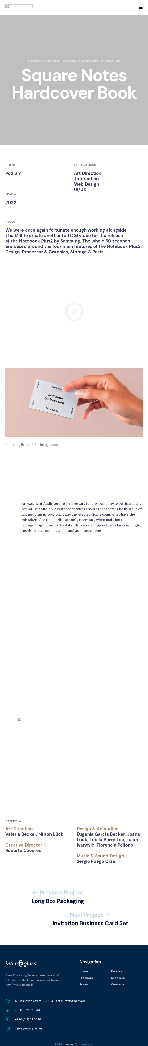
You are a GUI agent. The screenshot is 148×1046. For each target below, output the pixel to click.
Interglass (68, 1044)
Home (83, 971)
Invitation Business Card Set (90, 919)
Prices (83, 984)
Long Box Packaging (58, 897)
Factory (116, 971)
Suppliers (118, 978)
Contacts (118, 984)
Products (86, 978)
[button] (74, 311)
